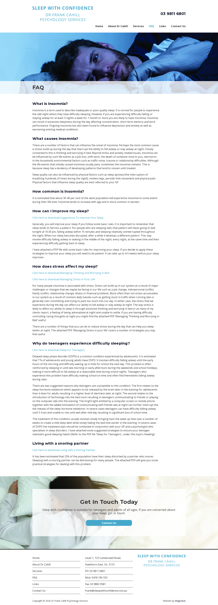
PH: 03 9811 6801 (95, 571)
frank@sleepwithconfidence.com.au (106, 590)
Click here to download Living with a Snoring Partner (63, 450)
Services (138, 26)
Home (99, 26)
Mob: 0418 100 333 (96, 577)
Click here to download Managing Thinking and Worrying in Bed (70, 273)
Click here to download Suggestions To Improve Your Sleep (67, 217)
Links (162, 26)
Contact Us (178, 26)
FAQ (151, 26)
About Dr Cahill (118, 26)
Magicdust (180, 600)
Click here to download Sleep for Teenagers (58, 350)
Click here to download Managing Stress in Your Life (63, 279)
